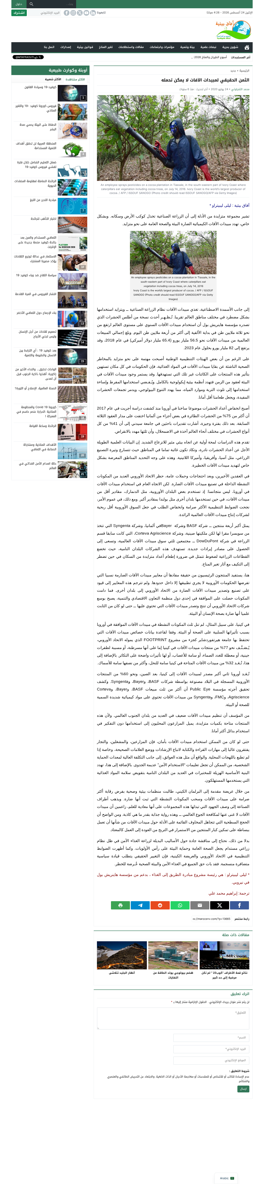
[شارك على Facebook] (239, 905)
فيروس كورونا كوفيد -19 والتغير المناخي (35, 108)
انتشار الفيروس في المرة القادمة (35, 294)
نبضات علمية (208, 47)
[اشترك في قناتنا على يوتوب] (86, 13)
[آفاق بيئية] (132, 29)
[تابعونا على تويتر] (79, 13)
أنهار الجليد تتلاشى (122, 972)
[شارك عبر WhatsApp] (180, 905)
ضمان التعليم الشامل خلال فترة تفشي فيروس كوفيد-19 (36, 165)
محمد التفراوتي (240, 89)
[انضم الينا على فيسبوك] (66, 13)
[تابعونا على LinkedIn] (92, 13)
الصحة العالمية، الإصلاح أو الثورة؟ (35, 388)
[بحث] (32, 4)
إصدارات (65, 47)
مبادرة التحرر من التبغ (43, 200)
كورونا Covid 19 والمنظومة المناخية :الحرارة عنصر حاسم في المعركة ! (36, 411)
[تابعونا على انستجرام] (73, 13)
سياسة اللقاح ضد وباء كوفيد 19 (36, 275)
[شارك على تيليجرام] (140, 905)
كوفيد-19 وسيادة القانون (40, 87)
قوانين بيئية (85, 47)
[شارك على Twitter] (219, 905)
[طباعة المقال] (120, 905)
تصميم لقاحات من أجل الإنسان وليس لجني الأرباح (37, 334)
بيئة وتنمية (187, 47)
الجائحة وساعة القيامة (42, 426)
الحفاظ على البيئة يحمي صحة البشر (38, 127)
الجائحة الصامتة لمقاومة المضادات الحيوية (35, 183)
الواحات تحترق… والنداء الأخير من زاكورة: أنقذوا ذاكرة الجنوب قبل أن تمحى (35, 374)
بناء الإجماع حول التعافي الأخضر (36, 313)
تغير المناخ (106, 47)
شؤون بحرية (230, 47)
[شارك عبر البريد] (199, 905)
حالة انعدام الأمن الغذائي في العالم (37, 466)
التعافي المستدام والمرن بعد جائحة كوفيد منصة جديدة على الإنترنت (37, 242)
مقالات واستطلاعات (131, 47)
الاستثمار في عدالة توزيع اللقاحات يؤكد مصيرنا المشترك (35, 259)
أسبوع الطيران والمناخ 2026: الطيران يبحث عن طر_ (197, 57)
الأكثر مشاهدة (75, 79)
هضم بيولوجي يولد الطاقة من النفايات (173, 975)
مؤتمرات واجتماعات (162, 47)
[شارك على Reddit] (160, 905)
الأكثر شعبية (53, 79)
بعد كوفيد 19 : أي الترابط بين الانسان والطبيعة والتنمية (37, 353)
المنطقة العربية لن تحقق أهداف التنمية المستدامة (36, 146)
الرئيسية (247, 47)
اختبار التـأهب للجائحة (43, 219)
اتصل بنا (49, 47)
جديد (233, 70)
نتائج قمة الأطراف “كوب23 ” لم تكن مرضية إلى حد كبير (225, 975)
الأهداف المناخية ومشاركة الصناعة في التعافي (39, 447)
